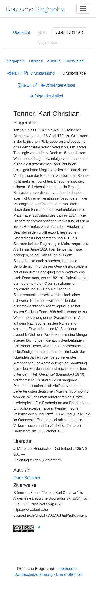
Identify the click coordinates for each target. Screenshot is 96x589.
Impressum (67, 569)
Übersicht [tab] (21, 32)
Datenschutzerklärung (33, 574)
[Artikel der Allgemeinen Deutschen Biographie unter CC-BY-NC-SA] (26, 528)
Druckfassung (41, 73)
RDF (15, 73)
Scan (26, 85)
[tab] (69, 32)
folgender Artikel (48, 96)
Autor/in (54, 61)
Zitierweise (74, 61)
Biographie (15, 61)
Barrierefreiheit (69, 574)
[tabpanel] (48, 294)
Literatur (36, 61)
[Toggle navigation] (83, 9)
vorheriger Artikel (60, 85)
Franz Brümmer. (27, 478)
